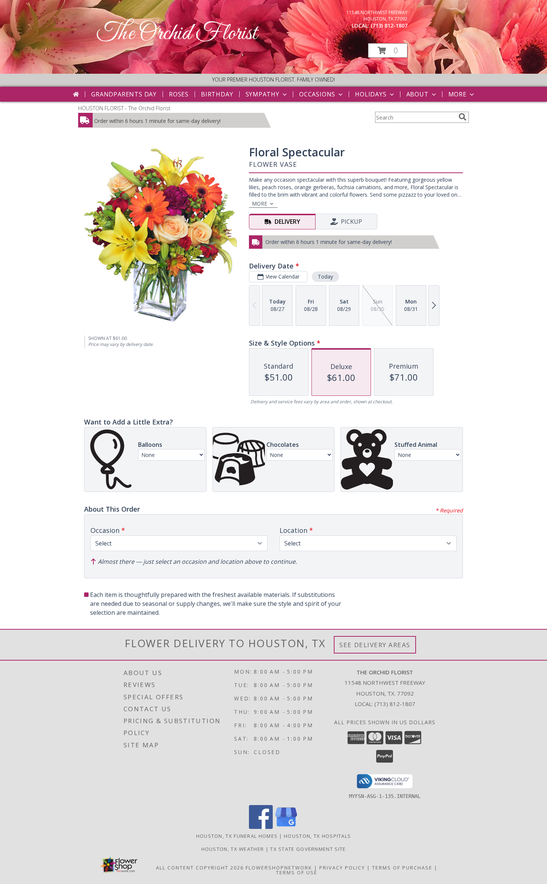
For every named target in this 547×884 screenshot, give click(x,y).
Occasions (317, 94)
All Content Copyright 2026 (200, 867)
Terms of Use (296, 872)
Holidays (370, 94)
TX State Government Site (308, 849)
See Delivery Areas (374, 644)
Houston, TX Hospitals (317, 836)
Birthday (217, 94)
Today (325, 276)
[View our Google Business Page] (286, 826)
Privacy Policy (342, 867)
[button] (387, 50)
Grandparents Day (124, 94)
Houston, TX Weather (232, 849)
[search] (462, 117)
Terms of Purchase (402, 867)
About (417, 94)
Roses (179, 94)
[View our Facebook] (261, 826)
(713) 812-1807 (389, 25)
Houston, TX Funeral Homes (237, 836)
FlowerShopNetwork (279, 867)
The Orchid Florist (177, 34)
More (457, 94)
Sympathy (262, 94)
